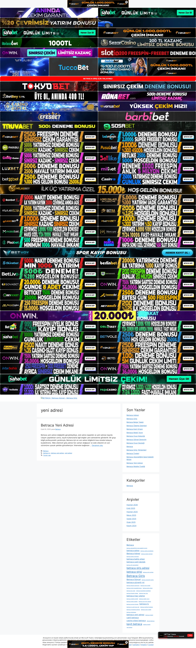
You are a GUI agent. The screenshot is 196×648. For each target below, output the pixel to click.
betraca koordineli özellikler (143, 590)
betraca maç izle (143, 593)
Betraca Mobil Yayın (135, 433)
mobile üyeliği (146, 624)
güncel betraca (150, 621)
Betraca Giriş (132, 419)
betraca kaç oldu (131, 590)
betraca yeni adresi (57, 453)
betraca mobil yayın (144, 599)
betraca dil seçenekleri (132, 565)
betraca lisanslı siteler (132, 593)
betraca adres (133, 550)
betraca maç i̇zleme (136, 596)
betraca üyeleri (149, 615)
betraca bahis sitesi (136, 559)
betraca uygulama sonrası (133, 609)
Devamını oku (97, 445)
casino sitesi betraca (136, 620)
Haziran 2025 (132, 512)
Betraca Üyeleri (133, 453)
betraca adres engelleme (146, 551)
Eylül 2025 (131, 508)
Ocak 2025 (131, 522)
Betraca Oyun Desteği (135, 443)
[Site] (49, 136)
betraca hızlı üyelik (145, 585)
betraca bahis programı (133, 556)
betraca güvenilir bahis (148, 580)
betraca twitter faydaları (146, 607)
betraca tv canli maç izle (133, 607)
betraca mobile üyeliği (132, 599)
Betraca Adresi (133, 415)
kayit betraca (134, 624)
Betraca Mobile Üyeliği (136, 466)
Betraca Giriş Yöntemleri (136, 450)
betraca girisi (134, 571)
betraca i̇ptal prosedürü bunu (134, 588)
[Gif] (98, 189)
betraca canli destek (136, 562)
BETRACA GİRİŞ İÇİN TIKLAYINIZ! (98, 79)
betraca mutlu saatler (132, 601)
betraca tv (46, 453)
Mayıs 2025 (131, 515)
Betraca (45, 451)
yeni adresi (68, 453)
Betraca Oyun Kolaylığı (136, 436)
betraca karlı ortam (148, 588)
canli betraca (133, 618)
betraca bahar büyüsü (147, 554)
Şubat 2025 (131, 519)
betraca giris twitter (148, 572)
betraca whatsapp (131, 612)
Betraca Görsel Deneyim (136, 440)
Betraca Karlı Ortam (135, 429)
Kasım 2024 (131, 526)
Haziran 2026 (132, 505)
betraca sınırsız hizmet (132, 604)
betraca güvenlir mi (135, 582)
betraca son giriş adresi (145, 601)
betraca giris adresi (138, 567)
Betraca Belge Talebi (135, 422)
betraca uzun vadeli (146, 609)
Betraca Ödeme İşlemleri (137, 426)
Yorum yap (47, 455)
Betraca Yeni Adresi (57, 425)
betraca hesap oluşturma (133, 585)
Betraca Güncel (134, 579)
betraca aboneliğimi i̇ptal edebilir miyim (137, 548)
